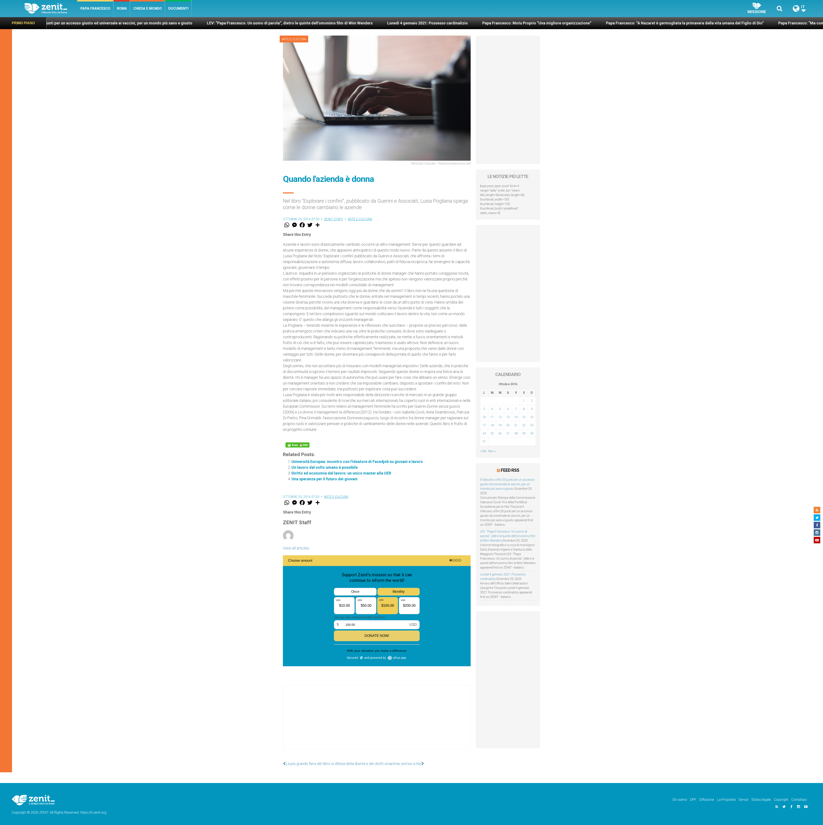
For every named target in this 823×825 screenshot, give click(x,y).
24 (484, 433)
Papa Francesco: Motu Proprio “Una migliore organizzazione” (404, 23)
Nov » (492, 451)
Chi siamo (679, 800)
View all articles (296, 548)
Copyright (781, 800)
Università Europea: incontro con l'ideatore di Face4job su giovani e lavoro (357, 461)
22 (524, 425)
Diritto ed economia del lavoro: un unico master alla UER (341, 473)
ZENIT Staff (333, 219)
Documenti (178, 8)
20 (508, 425)
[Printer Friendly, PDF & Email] (297, 445)
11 (492, 417)
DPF (693, 800)
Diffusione (706, 800)
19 (500, 425)
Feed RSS (510, 470)
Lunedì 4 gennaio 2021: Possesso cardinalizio (294, 23)
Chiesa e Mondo (147, 8)
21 (516, 425)
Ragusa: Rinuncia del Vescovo (774, 23)
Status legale (761, 800)
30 (531, 433)
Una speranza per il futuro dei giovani (324, 479)
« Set (483, 451)
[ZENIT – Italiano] (51, 8)
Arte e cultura (294, 39)
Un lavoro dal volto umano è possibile (324, 467)
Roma (122, 8)
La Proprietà (726, 800)
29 (524, 433)
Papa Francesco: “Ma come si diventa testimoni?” (689, 23)
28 (516, 433)
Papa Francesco (95, 8)
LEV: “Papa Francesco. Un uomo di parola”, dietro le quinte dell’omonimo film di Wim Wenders (157, 23)
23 (531, 425)
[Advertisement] (376, 722)
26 (500, 433)
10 (484, 417)
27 (508, 433)
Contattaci (799, 800)
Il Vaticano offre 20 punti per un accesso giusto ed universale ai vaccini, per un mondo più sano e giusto (507, 484)
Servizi (743, 800)
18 (492, 425)
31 (484, 441)
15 (524, 417)
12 (500, 417)
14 (516, 417)
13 (508, 417)
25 (492, 433)
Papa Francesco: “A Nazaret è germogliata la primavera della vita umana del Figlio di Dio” (552, 23)
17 (484, 425)
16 (531, 417)
